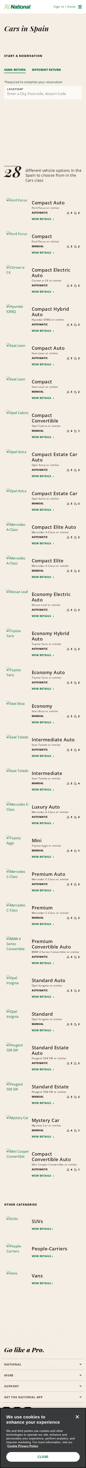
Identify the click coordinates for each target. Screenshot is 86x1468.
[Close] (77, 1416)
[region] (43, 1438)
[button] (64, 7)
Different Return (46, 70)
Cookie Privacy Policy (22, 1446)
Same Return (15, 70)
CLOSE (43, 1457)
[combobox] (43, 92)
